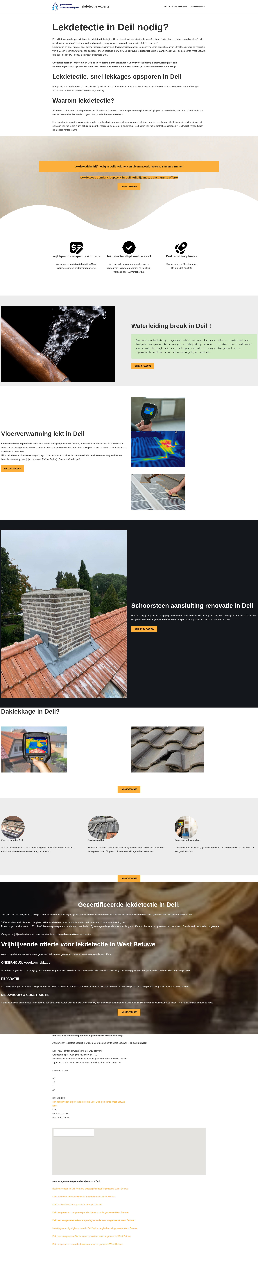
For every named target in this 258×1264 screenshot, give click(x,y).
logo (54, 1105)
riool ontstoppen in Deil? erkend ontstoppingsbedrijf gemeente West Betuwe (90, 1188)
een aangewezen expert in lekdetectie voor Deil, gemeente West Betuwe (88, 1102)
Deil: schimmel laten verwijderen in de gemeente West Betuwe (83, 1196)
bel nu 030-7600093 (144, 629)
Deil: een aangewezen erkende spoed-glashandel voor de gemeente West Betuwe (93, 1220)
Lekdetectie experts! (175, 7)
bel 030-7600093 (129, 186)
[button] (204, 6)
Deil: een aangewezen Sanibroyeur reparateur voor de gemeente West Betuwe (91, 1236)
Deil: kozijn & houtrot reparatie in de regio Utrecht (77, 1204)
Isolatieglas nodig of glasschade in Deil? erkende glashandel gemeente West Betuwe (94, 1228)
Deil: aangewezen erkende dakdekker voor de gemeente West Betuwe (87, 1244)
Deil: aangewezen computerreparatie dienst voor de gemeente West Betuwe (90, 1212)
